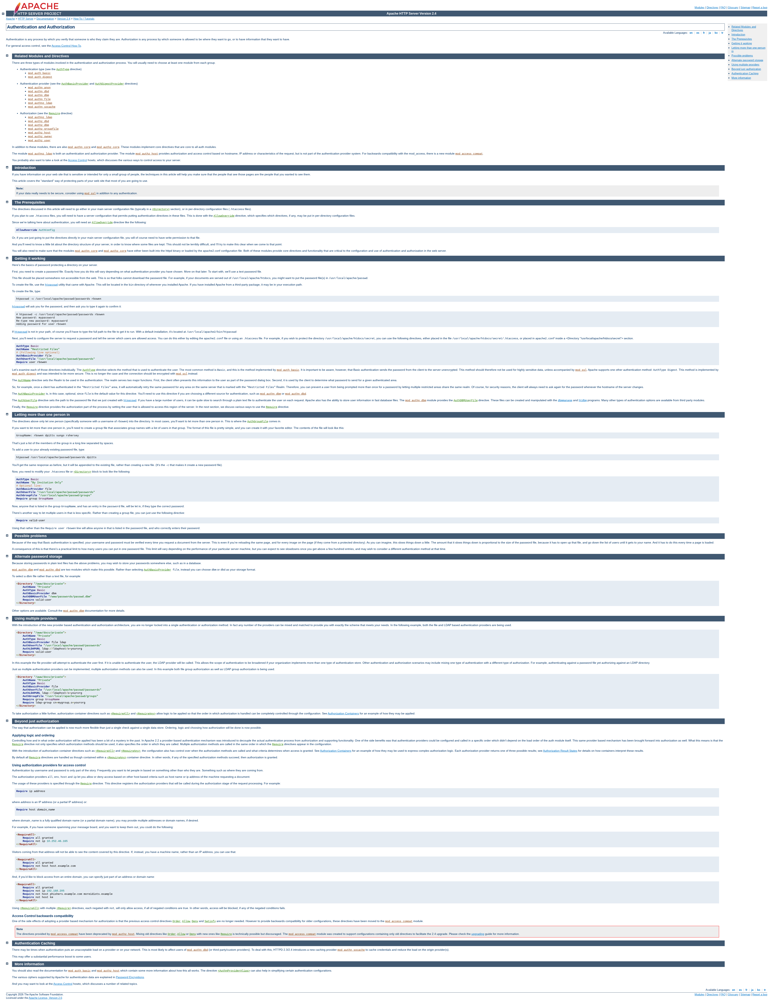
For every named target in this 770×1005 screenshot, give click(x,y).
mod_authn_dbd (38, 91)
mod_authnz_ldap (40, 103)
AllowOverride (224, 215)
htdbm (583, 400)
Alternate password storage (747, 60)
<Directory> (161, 209)
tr (722, 32)
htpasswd (51, 284)
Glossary (733, 7)
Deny (195, 921)
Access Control (77, 160)
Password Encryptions (130, 977)
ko (716, 32)
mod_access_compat (469, 153)
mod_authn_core (79, 147)
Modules (699, 7)
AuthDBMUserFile (466, 400)
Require (54, 113)
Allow (186, 921)
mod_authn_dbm (38, 95)
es (698, 32)
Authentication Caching (745, 73)
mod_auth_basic (39, 73)
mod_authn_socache (41, 106)
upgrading (477, 933)
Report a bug (759, 7)
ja (710, 32)
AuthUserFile (27, 400)
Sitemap (745, 7)
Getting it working (742, 43)
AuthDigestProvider (109, 83)
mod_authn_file (39, 99)
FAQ (723, 7)
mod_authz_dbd (38, 121)
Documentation (45, 18)
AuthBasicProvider (75, 83)
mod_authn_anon (39, 87)
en (691, 32)
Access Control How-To (66, 45)
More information (741, 77)
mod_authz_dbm (38, 125)
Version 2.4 (63, 18)
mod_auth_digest (40, 77)
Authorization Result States (560, 750)
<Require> (64, 908)
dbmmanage (565, 400)
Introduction (738, 34)
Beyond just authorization (746, 69)
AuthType (62, 69)
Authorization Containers (343, 713)
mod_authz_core (108, 147)
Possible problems (742, 55)
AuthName (24, 380)
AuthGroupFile (257, 421)
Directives (712, 7)
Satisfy (210, 921)
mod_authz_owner (40, 136)
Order (176, 921)
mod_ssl (90, 193)
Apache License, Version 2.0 (45, 997)
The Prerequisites (742, 38)
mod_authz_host (39, 132)
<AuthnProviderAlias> (234, 970)
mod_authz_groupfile (43, 128)
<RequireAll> (120, 713)
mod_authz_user (39, 140)
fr (704, 32)
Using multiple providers (745, 64)
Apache (10, 18)
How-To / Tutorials (83, 18)
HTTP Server (25, 18)
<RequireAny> (146, 713)
